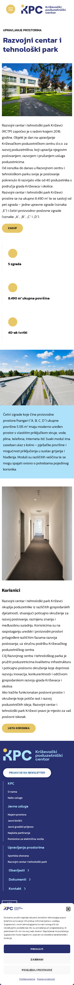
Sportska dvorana (18, 856)
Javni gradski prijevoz (21, 827)
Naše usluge (15, 798)
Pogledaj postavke (37, 970)
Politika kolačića (27, 979)
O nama (12, 792)
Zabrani (37, 959)
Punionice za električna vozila (26, 839)
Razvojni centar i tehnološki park (27, 862)
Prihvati (37, 949)
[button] (68, 909)
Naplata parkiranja (19, 833)
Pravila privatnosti (46, 979)
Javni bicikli (15, 821)
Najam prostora (17, 815)
